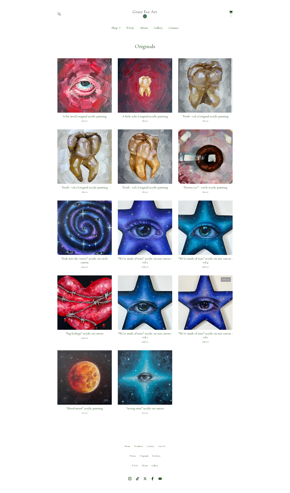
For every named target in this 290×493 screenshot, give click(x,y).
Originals (144, 455)
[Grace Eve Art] (145, 14)
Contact (174, 28)
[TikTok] (137, 478)
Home (127, 446)
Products (138, 446)
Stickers (156, 455)
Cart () (161, 446)
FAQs (130, 28)
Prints (133, 455)
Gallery (158, 28)
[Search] (59, 14)
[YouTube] (160, 478)
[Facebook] (152, 478)
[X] (145, 478)
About (144, 28)
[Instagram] (130, 478)
